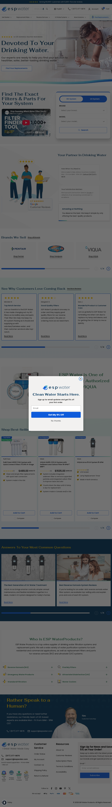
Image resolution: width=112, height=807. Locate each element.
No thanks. (56, 420)
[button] (4, 802)
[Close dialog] (80, 379)
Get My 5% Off (56, 414)
